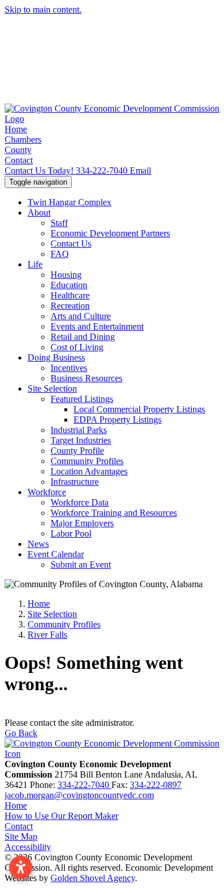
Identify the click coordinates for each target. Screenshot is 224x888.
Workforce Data (80, 502)
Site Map (21, 836)
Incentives (69, 368)
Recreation (70, 306)
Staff (59, 223)
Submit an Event (81, 564)
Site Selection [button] (52, 388)
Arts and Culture (81, 316)
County (18, 150)
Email (140, 170)
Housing (66, 275)
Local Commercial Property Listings (139, 409)
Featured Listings (82, 399)
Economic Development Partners (110, 233)
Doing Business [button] (56, 357)
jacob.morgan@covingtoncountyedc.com (79, 795)
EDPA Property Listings (117, 419)
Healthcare (70, 295)
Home (16, 129)
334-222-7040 (67, 170)
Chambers (23, 139)
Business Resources (86, 378)
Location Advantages (89, 471)
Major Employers (82, 523)
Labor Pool (71, 533)
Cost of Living (77, 347)
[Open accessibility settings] (20, 867)
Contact (19, 160)
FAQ (60, 254)
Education (69, 285)
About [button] (39, 212)
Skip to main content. (43, 9)
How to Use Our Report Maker (61, 816)
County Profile (77, 451)
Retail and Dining (83, 337)
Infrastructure (75, 482)
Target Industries (81, 440)
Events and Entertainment (97, 326)
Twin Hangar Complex (69, 202)
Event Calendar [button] (56, 554)
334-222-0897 (155, 785)
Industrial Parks (79, 430)
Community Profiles (87, 461)
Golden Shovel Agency (93, 878)
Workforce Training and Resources (114, 513)
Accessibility (28, 847)
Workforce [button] (47, 492)
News (38, 544)
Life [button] (35, 264)
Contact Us (71, 243)
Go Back (21, 733)
